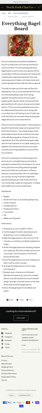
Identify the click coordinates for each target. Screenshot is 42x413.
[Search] (35, 7)
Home (4, 13)
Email (24, 345)
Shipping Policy (7, 367)
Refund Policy (6, 364)
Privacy (4, 360)
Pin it (31, 300)
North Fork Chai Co (19, 7)
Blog (9, 13)
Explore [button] (21, 318)
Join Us (4, 380)
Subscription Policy (8, 377)
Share (11, 300)
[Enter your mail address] (38, 349)
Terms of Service (7, 370)
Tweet (21, 300)
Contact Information (9, 373)
